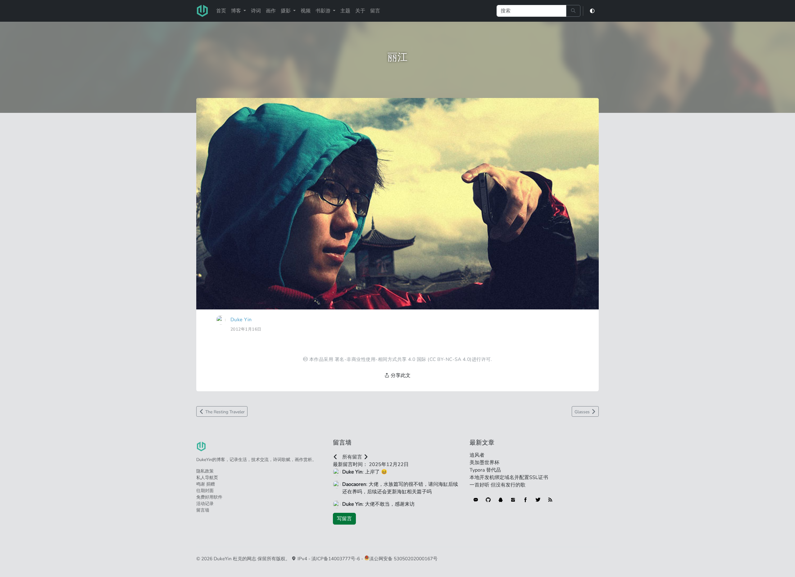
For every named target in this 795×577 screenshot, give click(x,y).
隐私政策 (205, 471)
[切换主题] (592, 11)
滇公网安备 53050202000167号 (403, 559)
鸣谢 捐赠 (205, 484)
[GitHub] (488, 500)
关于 (360, 10)
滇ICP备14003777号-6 (335, 559)
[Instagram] (513, 500)
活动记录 (205, 504)
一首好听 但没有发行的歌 (497, 485)
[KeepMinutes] (476, 500)
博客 (236, 10)
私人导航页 (207, 478)
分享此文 (400, 375)
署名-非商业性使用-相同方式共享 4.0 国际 (380, 359)
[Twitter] (538, 500)
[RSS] (550, 500)
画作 (271, 10)
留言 (375, 10)
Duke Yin (241, 319)
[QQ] (500, 500)
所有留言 (352, 457)
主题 (345, 10)
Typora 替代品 (485, 470)
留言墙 (202, 510)
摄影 (286, 10)
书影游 (324, 10)
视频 (306, 10)
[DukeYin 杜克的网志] (202, 11)
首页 (221, 10)
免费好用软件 (209, 497)
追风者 (477, 455)
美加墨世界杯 (484, 462)
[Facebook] (525, 500)
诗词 (256, 10)
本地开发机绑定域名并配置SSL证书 (509, 477)
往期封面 (205, 491)
